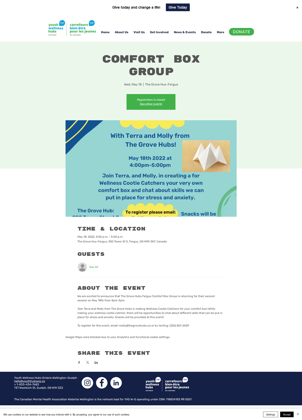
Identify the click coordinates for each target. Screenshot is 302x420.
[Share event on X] (87, 362)
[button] (121, 32)
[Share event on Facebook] (79, 362)
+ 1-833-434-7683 (26, 384)
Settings (270, 414)
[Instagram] (87, 383)
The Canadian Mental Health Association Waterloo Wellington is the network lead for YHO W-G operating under (86, 399)
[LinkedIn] (116, 383)
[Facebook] (101, 383)
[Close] (298, 414)
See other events (151, 104)
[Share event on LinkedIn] (96, 362)
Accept (287, 414)
